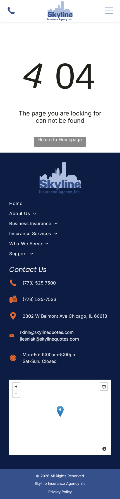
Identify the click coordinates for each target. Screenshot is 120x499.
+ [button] (16, 386)
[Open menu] (109, 11)
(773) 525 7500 (39, 283)
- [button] (16, 393)
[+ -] (60, 417)
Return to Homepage (60, 139)
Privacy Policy (60, 492)
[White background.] (11, 13)
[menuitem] (60, 203)
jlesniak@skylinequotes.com (49, 339)
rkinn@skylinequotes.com (47, 332)
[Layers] (103, 386)
